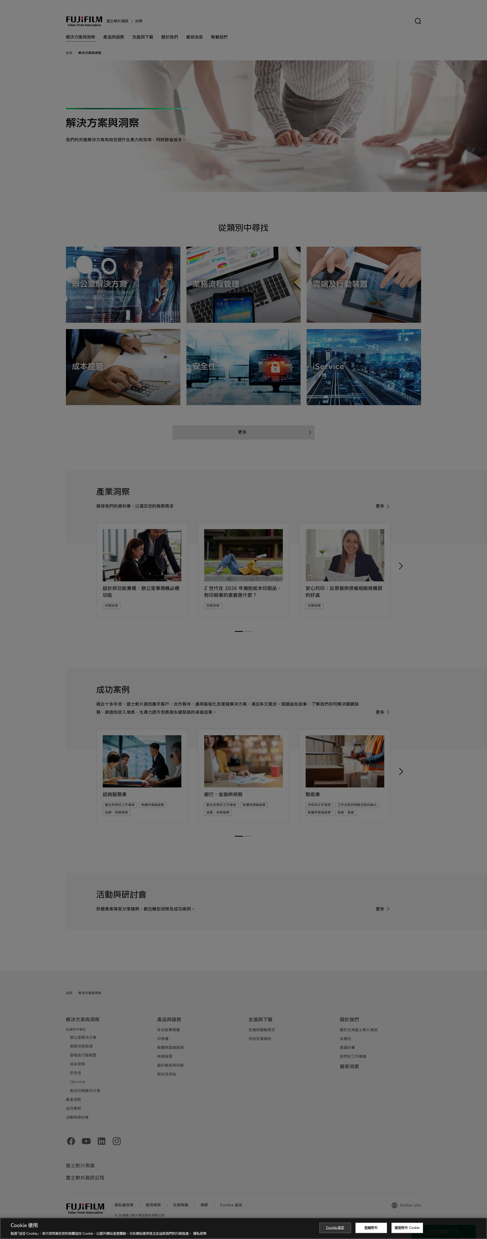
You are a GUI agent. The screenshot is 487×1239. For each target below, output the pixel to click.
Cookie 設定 (335, 1227)
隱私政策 (199, 1233)
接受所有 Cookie (407, 1227)
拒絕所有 (371, 1227)
